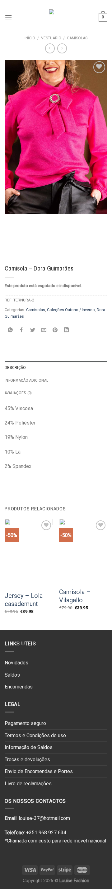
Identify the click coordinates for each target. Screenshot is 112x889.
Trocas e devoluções (27, 759)
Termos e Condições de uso (35, 735)
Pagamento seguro (25, 723)
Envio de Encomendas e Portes (39, 771)
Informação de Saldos (29, 747)
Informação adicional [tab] (26, 380)
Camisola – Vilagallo (75, 596)
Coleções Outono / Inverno (71, 309)
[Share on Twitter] (33, 330)
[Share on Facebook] (21, 330)
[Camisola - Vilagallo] (83, 551)
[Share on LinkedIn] (66, 330)
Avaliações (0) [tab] (18, 392)
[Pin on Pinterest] (55, 330)
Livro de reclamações (28, 784)
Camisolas (77, 38)
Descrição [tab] (15, 367)
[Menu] (8, 17)
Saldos (12, 675)
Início (30, 38)
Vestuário (51, 38)
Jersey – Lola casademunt (24, 600)
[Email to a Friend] (44, 330)
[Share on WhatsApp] (10, 330)
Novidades (16, 663)
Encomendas (19, 687)
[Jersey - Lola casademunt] (29, 553)
